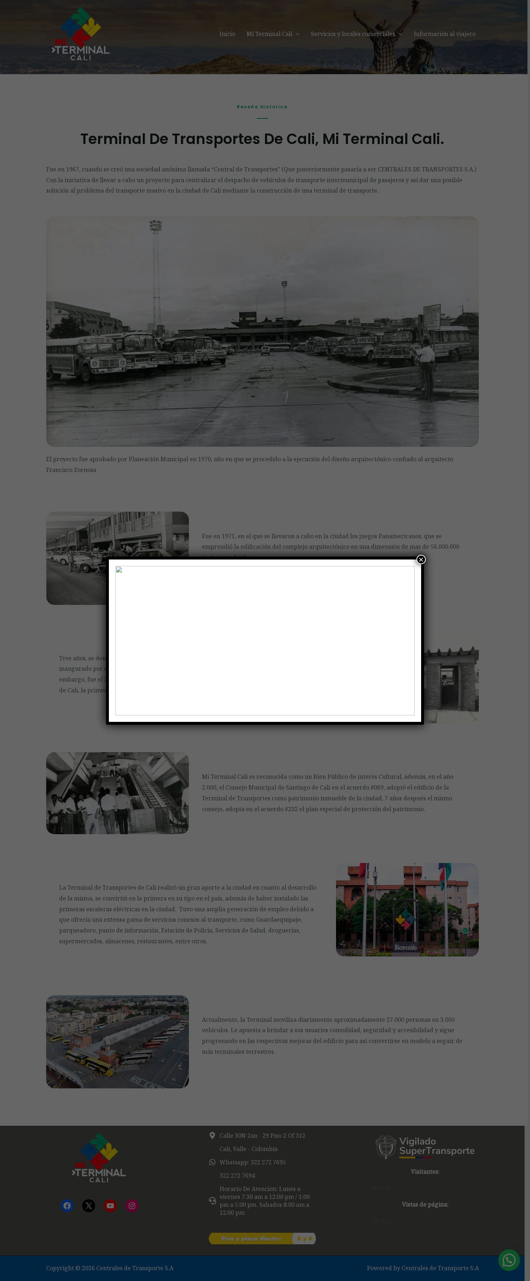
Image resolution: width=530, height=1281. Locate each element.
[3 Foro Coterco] (265, 640)
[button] (126, 640)
